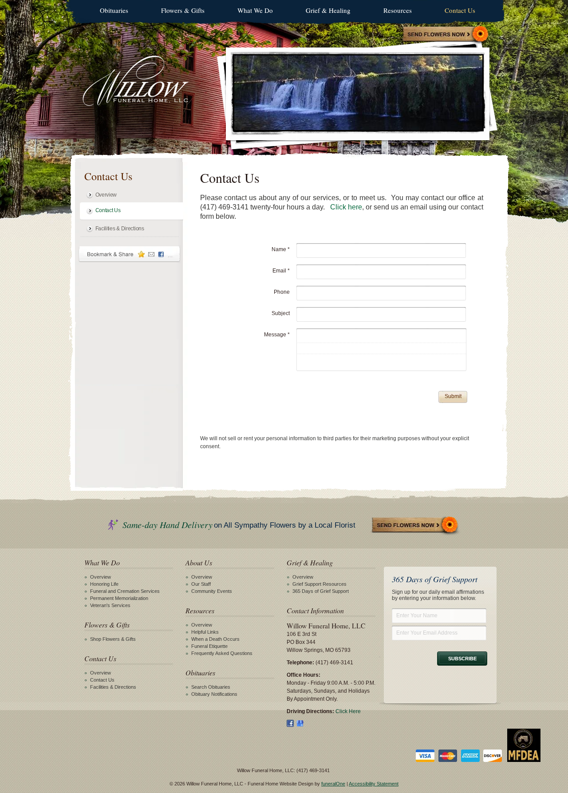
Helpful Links (205, 632)
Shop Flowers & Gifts (113, 639)
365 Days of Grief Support (320, 591)
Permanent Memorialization (119, 598)
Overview (106, 195)
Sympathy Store (446, 34)
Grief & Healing (328, 10)
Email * (281, 271)
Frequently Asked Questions (221, 653)
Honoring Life (104, 584)
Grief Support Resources (319, 584)
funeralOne (333, 783)
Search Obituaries (210, 687)
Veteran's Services (110, 605)
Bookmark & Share (130, 254)
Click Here (348, 711)
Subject (281, 313)
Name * (281, 249)
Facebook (290, 723)
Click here (346, 207)
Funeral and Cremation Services (125, 591)
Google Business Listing (300, 723)
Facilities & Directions (119, 228)
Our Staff (201, 584)
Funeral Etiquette (209, 646)
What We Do (255, 10)
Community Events (211, 591)
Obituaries (114, 10)
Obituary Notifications (214, 694)
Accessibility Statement (373, 783)
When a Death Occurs (215, 639)
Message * (277, 334)
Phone (282, 292)
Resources (397, 10)
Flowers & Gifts (183, 10)
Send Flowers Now (415, 525)
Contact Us (460, 10)
